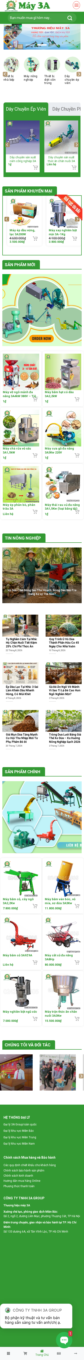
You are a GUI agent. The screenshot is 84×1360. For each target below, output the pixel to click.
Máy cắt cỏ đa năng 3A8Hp (59, 957)
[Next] (79, 74)
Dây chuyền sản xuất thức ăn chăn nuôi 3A (61, 159)
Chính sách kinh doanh (18, 1175)
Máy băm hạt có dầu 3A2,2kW (59, 394)
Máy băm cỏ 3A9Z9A (17, 955)
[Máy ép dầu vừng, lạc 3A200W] (22, 213)
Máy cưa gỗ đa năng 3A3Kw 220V (59, 450)
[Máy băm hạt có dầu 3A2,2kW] (63, 371)
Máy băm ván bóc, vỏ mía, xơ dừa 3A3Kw (60, 901)
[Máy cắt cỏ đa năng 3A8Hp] (63, 935)
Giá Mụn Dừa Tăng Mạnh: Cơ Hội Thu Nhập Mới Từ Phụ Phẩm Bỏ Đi (22, 738)
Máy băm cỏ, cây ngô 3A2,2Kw (18, 901)
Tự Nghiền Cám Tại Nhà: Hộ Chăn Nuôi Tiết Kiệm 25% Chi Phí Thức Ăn (21, 643)
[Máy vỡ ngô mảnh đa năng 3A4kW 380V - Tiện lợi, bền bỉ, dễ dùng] (21, 371)
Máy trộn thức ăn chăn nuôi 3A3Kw (61, 1013)
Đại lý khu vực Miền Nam (19, 1143)
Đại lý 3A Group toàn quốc (20, 1124)
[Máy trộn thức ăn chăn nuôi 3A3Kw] (63, 991)
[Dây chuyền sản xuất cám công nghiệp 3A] (23, 137)
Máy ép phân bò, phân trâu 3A (19, 506)
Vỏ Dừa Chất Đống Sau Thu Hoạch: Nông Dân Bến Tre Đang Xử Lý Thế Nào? (42, 592)
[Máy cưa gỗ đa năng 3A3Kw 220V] (63, 428)
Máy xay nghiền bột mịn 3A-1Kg (61, 232)
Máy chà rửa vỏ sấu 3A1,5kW (17, 450)
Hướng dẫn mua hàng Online (22, 1180)
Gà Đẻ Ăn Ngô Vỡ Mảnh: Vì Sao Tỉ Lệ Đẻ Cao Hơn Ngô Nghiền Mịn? (64, 690)
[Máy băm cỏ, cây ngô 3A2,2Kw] (21, 878)
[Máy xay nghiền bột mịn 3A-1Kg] (62, 213)
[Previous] (5, 74)
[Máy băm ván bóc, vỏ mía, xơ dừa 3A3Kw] (63, 878)
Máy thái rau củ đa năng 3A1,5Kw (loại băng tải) (62, 506)
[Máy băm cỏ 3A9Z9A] (21, 935)
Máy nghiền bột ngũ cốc (20, 1011)
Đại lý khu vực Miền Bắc (19, 1130)
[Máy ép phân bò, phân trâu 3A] (21, 484)
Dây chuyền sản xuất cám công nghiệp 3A (23, 159)
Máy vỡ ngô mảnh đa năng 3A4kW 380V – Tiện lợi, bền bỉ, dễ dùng (20, 394)
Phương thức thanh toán (19, 1186)
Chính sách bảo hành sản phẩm (24, 1170)
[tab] (26, 109)
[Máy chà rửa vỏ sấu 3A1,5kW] (21, 428)
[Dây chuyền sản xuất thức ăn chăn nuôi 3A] (61, 137)
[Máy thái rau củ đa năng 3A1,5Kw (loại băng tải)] (63, 484)
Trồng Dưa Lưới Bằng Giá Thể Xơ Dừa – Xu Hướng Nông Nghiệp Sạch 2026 (65, 738)
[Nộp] (70, 18)
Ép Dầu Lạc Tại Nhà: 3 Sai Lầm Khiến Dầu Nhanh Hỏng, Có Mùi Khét (22, 690)
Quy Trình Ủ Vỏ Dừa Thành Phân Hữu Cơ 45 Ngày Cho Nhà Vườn (64, 643)
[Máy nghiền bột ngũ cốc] (21, 991)
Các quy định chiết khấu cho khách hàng (30, 1165)
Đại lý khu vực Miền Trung (20, 1137)
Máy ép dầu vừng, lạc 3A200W (20, 232)
